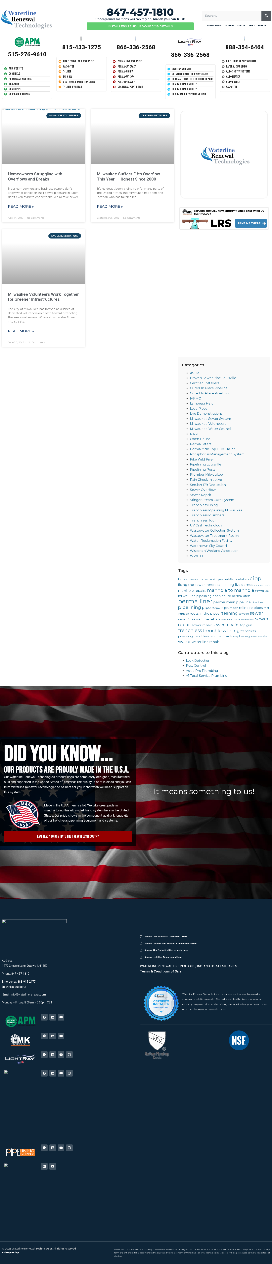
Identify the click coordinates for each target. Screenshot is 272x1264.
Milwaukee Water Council (210, 429)
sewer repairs (225, 624)
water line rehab (205, 642)
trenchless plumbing (236, 636)
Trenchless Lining (204, 505)
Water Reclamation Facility (211, 541)
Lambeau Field (202, 403)
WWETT (197, 556)
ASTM (194, 373)
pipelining (189, 607)
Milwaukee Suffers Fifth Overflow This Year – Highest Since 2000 (128, 176)
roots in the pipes (204, 613)
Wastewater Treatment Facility (214, 536)
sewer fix (184, 619)
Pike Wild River (202, 459)
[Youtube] (61, 1017)
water (184, 641)
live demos (244, 585)
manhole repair (262, 585)
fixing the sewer (191, 585)
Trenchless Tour (203, 520)
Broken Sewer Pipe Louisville (213, 378)
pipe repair (212, 607)
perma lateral (241, 596)
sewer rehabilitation (244, 619)
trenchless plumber (208, 636)
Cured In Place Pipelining (210, 393)
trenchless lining (221, 630)
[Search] (266, 16)
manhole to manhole (230, 590)
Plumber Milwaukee (206, 474)
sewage (244, 613)
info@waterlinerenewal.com (28, 994)
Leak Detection (198, 660)
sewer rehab (227, 619)
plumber (231, 608)
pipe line (243, 602)
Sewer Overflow (203, 490)
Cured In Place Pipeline (209, 388)
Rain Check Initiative (206, 480)
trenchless (190, 630)
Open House (200, 439)
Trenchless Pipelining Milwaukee (216, 510)
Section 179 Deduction (208, 485)
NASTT (195, 434)
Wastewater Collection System (214, 530)
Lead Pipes (198, 408)
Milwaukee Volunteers (208, 424)
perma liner (195, 601)
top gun (246, 625)
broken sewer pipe (193, 579)
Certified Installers (204, 383)
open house (221, 596)
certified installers (236, 579)
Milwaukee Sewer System (210, 419)
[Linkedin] (52, 1017)
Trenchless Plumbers (207, 515)
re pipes (256, 608)
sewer (256, 613)
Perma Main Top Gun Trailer (212, 449)
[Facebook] (44, 1017)
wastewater (259, 636)
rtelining (229, 613)
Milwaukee (262, 590)
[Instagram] (69, 1054)
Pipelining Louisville (205, 464)
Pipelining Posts (202, 469)
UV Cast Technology (206, 525)
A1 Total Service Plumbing (206, 676)
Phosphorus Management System (217, 454)
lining (228, 584)
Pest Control (196, 665)
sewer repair (202, 625)
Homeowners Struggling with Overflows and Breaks (35, 176)
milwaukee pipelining (195, 596)
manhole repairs (192, 591)
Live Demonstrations (206, 413)
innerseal (213, 585)
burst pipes (215, 579)
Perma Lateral (201, 444)
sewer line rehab (206, 619)
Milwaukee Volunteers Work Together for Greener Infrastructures (43, 297)
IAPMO (195, 398)
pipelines (257, 602)
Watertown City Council (209, 546)
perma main (224, 602)
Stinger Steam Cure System (212, 500)
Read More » (21, 206)
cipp (255, 578)
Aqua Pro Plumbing (202, 671)
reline (244, 608)
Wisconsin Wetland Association (214, 551)
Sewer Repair (200, 495)
